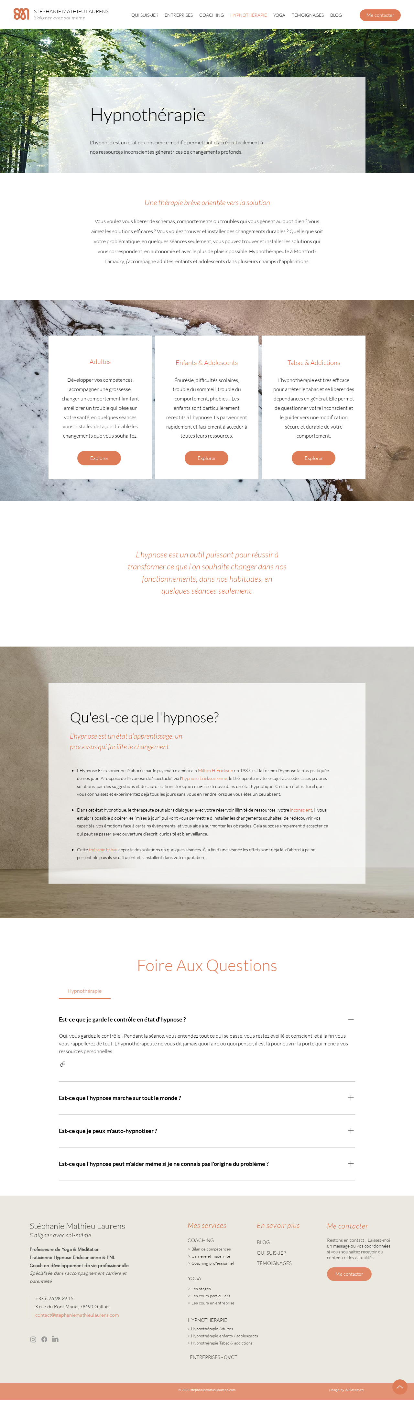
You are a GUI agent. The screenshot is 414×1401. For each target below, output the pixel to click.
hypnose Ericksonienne (204, 778)
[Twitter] (55, 1339)
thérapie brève (103, 849)
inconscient (301, 810)
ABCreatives (354, 1390)
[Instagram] (33, 1339)
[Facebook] (44, 1339)
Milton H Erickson (215, 770)
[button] (63, 1064)
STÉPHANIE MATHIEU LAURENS (71, 11)
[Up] (400, 1387)
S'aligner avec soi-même (59, 18)
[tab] (85, 990)
